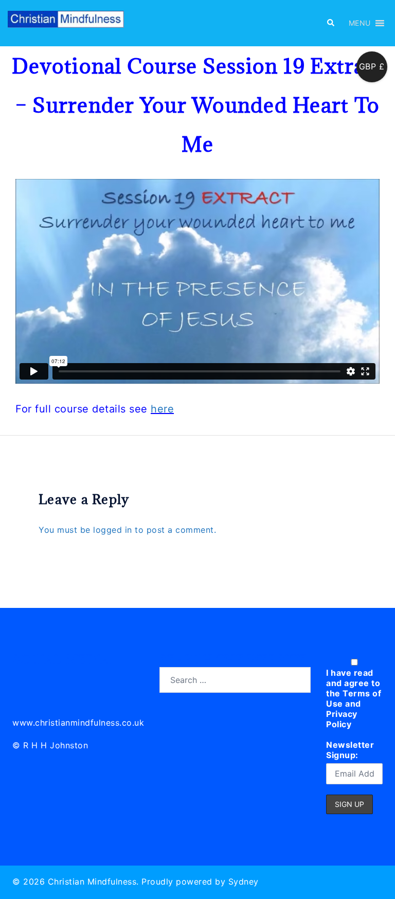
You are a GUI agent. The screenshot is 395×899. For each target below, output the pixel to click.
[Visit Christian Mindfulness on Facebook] (66, 678)
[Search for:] (235, 680)
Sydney (243, 881)
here (162, 409)
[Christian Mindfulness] (66, 22)
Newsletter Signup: (350, 750)
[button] (330, 23)
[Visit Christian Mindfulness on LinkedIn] (20, 678)
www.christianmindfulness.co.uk (78, 722)
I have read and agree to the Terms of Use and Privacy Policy (353, 698)
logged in (112, 530)
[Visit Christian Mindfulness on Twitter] (43, 678)
